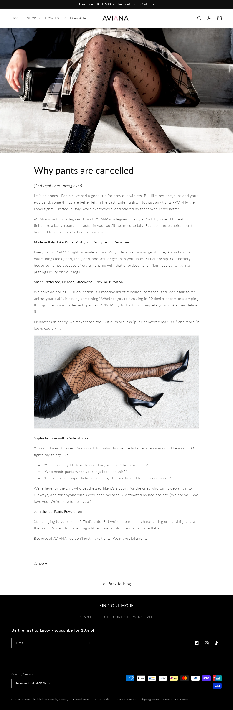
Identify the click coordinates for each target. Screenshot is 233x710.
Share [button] (43, 564)
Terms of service (126, 699)
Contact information (175, 699)
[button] (33, 18)
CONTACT (121, 617)
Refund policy (81, 699)
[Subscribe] (88, 643)
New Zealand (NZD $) (31, 683)
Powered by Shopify (56, 699)
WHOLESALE (143, 617)
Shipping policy (150, 699)
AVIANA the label (32, 699)
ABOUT (103, 617)
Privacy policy (102, 699)
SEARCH (86, 617)
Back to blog (119, 583)
